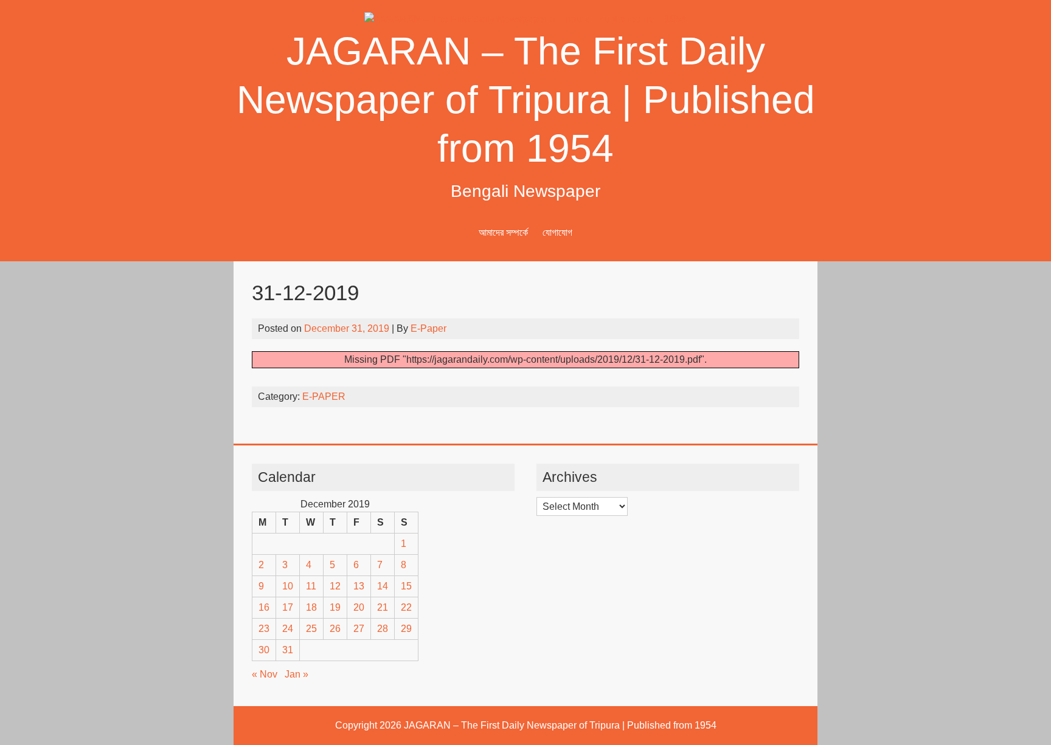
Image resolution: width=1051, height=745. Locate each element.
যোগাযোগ (557, 232)
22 (406, 607)
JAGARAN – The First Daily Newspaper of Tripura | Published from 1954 (526, 99)
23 (263, 628)
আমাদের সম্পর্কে (503, 232)
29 (406, 628)
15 (406, 586)
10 (287, 586)
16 (263, 607)
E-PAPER (323, 396)
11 (311, 586)
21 (382, 607)
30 (263, 650)
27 (358, 628)
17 (287, 607)
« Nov (264, 674)
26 (335, 628)
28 (382, 628)
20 (358, 607)
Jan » (296, 674)
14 (382, 586)
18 (311, 607)
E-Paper (428, 328)
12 (335, 586)
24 (287, 628)
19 (335, 607)
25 (311, 628)
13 (358, 586)
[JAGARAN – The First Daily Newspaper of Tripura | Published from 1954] (525, 19)
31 (287, 650)
